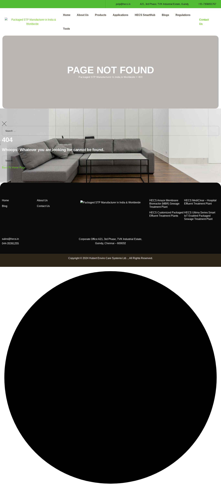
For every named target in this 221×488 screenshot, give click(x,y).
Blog (4, 206)
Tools (66, 28)
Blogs (165, 15)
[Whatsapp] (30, 4)
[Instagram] (18, 4)
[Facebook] (6, 4)
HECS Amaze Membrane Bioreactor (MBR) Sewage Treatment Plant (164, 203)
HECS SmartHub (145, 15)
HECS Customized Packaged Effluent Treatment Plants (166, 214)
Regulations (183, 15)
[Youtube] (24, 4)
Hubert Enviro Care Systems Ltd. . (108, 258)
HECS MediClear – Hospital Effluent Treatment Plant (200, 202)
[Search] (215, 140)
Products (100, 15)
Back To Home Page (14, 167)
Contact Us (43, 206)
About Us (82, 15)
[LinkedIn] (12, 4)
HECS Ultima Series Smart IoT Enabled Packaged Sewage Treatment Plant (199, 215)
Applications (120, 15)
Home (66, 15)
